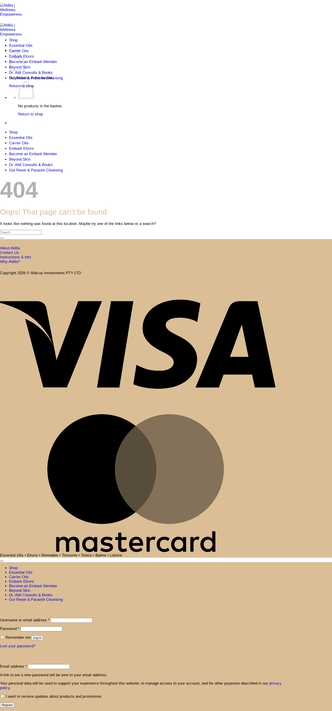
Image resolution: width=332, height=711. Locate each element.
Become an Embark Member (33, 62)
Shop (13, 40)
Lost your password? (17, 646)
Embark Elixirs (21, 148)
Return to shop (30, 114)
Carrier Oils (19, 51)
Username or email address (24, 620)
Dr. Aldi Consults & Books (31, 72)
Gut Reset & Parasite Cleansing (36, 78)
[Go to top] (2, 561)
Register (7, 705)
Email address (13, 666)
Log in (37, 637)
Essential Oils (21, 45)
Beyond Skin (19, 159)
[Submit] (2, 238)
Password (9, 629)
